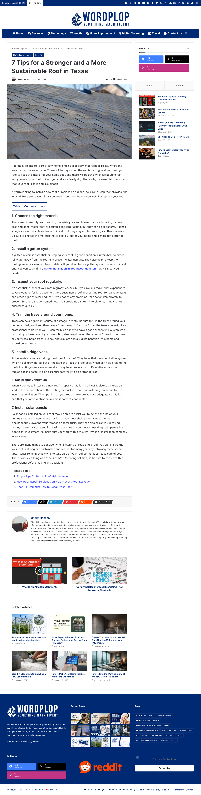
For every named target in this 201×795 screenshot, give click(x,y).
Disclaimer (166, 790)
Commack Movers (163, 715)
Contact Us (174, 33)
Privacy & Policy (153, 790)
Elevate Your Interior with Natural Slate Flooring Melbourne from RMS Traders (108, 640)
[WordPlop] (100, 19)
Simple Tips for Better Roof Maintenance (42, 476)
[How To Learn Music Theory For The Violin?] (147, 153)
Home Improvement (102, 33)
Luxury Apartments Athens (147, 730)
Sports (24, 48)
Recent (179, 85)
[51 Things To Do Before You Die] (147, 140)
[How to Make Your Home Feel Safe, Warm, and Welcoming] (69, 661)
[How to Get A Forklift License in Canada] (147, 113)
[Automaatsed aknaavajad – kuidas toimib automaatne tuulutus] (29, 624)
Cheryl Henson (23, 79)
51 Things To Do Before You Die (173, 136)
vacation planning (168, 740)
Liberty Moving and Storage (147, 720)
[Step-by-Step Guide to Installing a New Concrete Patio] (29, 661)
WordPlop (52, 790)
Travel (155, 33)
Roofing (38, 55)
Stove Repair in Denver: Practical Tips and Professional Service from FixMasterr (69, 640)
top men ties (157, 735)
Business (37, 33)
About (141, 790)
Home (19, 33)
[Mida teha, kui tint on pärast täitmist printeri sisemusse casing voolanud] (80, 742)
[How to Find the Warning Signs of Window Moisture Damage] (109, 661)
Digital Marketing (132, 33)
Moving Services (169, 730)
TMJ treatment (186, 730)
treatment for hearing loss (146, 740)
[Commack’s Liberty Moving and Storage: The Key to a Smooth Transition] (80, 718)
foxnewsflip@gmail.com (29, 741)
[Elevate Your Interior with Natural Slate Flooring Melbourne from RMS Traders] (109, 624)
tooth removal (142, 735)
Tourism (169, 735)
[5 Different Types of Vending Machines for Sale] (147, 100)
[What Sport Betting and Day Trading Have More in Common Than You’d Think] (80, 730)
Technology (58, 33)
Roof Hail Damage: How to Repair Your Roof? (45, 486)
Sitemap (189, 790)
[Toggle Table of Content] (41, 206)
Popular (150, 85)
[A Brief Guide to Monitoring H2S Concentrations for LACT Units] (147, 126)
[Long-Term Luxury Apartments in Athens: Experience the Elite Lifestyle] (100, 718)
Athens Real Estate (144, 715)
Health (77, 33)
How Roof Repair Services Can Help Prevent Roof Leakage (53, 481)
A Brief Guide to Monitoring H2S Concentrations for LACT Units (172, 125)
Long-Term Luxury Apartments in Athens (152, 725)
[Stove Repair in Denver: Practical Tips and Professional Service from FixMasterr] (69, 624)
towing (179, 735)
